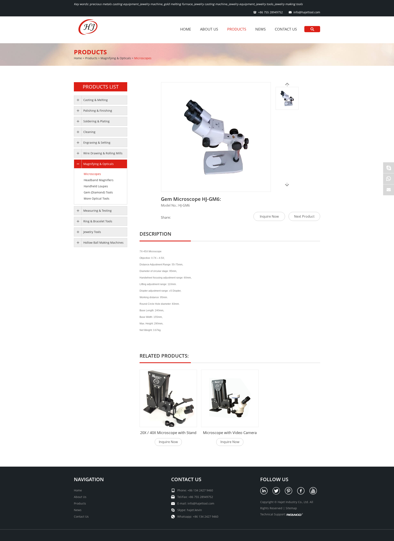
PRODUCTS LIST (101, 86)
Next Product (304, 216)
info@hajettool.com (306, 12)
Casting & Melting (95, 100)
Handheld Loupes (96, 186)
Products (236, 29)
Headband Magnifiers (98, 180)
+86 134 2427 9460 (205, 516)
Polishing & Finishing (97, 111)
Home (185, 29)
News (260, 29)
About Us (209, 29)
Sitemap (291, 508)
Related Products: (164, 355)
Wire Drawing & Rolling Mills (103, 153)
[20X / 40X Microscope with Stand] (168, 398)
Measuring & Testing (97, 211)
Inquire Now (269, 216)
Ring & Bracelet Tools (97, 221)
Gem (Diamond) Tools (98, 192)
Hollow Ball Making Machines (103, 242)
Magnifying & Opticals (116, 58)
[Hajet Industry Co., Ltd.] (89, 29)
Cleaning (89, 132)
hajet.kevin (194, 510)
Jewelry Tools (92, 232)
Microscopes (142, 58)
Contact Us (286, 29)
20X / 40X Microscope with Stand (168, 432)
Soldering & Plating (96, 121)
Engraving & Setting (96, 142)
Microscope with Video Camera (230, 432)
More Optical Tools (96, 198)
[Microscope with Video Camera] (230, 398)
